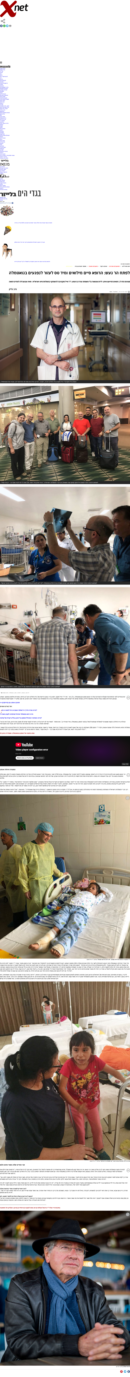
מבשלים (2, 148)
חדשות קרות (47, 261)
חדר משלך (2, 70)
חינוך (1, 139)
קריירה (1, 71)
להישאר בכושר (3, 172)
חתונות (1, 143)
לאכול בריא (2, 154)
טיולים (1, 136)
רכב (1, 78)
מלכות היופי (3, 185)
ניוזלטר (1, 173)
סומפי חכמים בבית (4, 99)
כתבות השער (3, 183)
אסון (15, 692)
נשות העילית (3, 169)
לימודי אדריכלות (4, 108)
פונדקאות (2, 134)
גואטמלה (11, 692)
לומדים (1, 150)
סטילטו (1, 82)
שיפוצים (2, 122)
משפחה (2, 132)
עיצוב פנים (2, 100)
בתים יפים (2, 114)
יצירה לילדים (3, 119)
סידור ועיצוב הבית (4, 123)
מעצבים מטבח (3, 98)
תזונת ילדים (3, 138)
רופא (7, 692)
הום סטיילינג (3, 94)
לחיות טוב (2, 166)
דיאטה (1, 152)
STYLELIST (3, 80)
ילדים (1, 75)
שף (1, 74)
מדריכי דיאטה (3, 156)
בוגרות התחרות (3, 189)
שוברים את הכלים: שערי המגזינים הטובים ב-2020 (33, 222)
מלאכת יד (2, 120)
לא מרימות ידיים (4, 76)
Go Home (2, 180)
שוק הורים (2, 140)
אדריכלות (2, 102)
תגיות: (4, 692)
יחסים (1, 130)
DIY (1, 115)
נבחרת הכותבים (4, 151)
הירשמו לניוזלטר (4, 83)
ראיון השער (2, 68)
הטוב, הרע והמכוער (4, 106)
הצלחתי (2, 131)
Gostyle (2, 91)
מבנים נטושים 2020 (5, 112)
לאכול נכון (2, 170)
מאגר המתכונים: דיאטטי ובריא (7, 155)
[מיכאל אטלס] (65, 1288)
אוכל (1, 144)
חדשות (1, 103)
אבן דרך (43, 242)
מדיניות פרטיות (3, 199)
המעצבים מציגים (4, 95)
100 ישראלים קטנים (5, 135)
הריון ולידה (2, 142)
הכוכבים (2, 86)
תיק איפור (2, 181)
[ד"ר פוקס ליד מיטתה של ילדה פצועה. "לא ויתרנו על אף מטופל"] (65, 876)
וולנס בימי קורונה (4, 168)
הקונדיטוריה (3, 147)
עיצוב (1, 92)
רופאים (19, 692)
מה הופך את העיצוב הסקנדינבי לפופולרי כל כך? (32, 261)
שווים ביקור (2, 96)
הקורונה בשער (48, 222)
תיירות (1, 79)
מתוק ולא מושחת (4, 158)
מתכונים (2, 146)
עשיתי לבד (2, 116)
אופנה (1, 84)
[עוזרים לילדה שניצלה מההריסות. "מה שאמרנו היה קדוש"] (65, 1070)
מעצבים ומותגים (4, 88)
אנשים (1, 124)
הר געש (27, 692)
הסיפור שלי (2, 128)
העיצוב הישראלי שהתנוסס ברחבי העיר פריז (30, 242)
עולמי (1, 127)
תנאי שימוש (3, 197)
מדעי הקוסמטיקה (4, 87)
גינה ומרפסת (3, 118)
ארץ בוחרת (2, 110)
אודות (1, 200)
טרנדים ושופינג (3, 90)
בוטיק (1, 179)
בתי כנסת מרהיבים (4, 107)
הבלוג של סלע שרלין (5, 187)
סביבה (1, 104)
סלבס (1, 184)
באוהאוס (2, 111)
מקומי (1, 126)
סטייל (1, 72)
